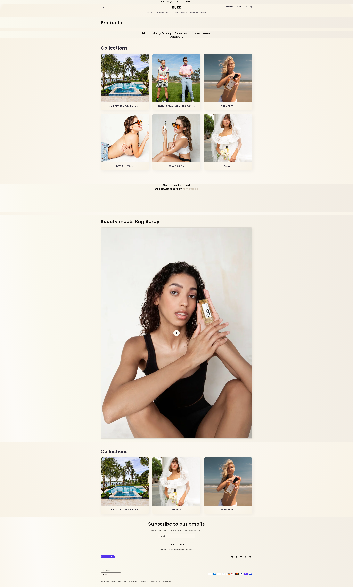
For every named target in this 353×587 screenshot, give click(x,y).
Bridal (227, 166)
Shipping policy (167, 581)
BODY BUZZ (227, 106)
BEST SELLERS (123, 166)
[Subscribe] (192, 536)
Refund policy (133, 581)
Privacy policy (143, 581)
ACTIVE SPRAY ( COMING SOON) (175, 106)
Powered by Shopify (120, 581)
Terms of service (155, 581)
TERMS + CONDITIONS (176, 550)
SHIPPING (163, 550)
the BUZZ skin (110, 581)
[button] (103, 7)
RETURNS (189, 550)
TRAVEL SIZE (175, 166)
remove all (190, 189)
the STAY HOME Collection (123, 106)
